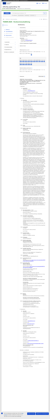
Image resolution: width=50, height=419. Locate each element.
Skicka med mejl (8, 35)
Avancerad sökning (20, 15)
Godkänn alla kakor (31, 413)
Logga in (39, 3)
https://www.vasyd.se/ (30, 323)
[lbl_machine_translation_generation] (31, 68)
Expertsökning (27, 15)
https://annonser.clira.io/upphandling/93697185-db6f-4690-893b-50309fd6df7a (34, 260)
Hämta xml (7, 29)
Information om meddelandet (9, 52)
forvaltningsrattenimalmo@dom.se (33, 340)
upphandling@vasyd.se (28, 40)
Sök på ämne (32, 15)
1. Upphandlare (7, 42)
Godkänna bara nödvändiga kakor (42, 413)
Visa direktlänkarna (9, 31)
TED (3, 19)
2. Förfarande (6, 44)
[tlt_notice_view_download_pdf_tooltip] (20, 61)
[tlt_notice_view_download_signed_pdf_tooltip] (31, 54)
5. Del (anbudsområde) (8, 47)
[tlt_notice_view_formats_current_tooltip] (44, 76)
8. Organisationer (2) (7, 49)
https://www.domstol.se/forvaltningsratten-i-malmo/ (35, 343)
